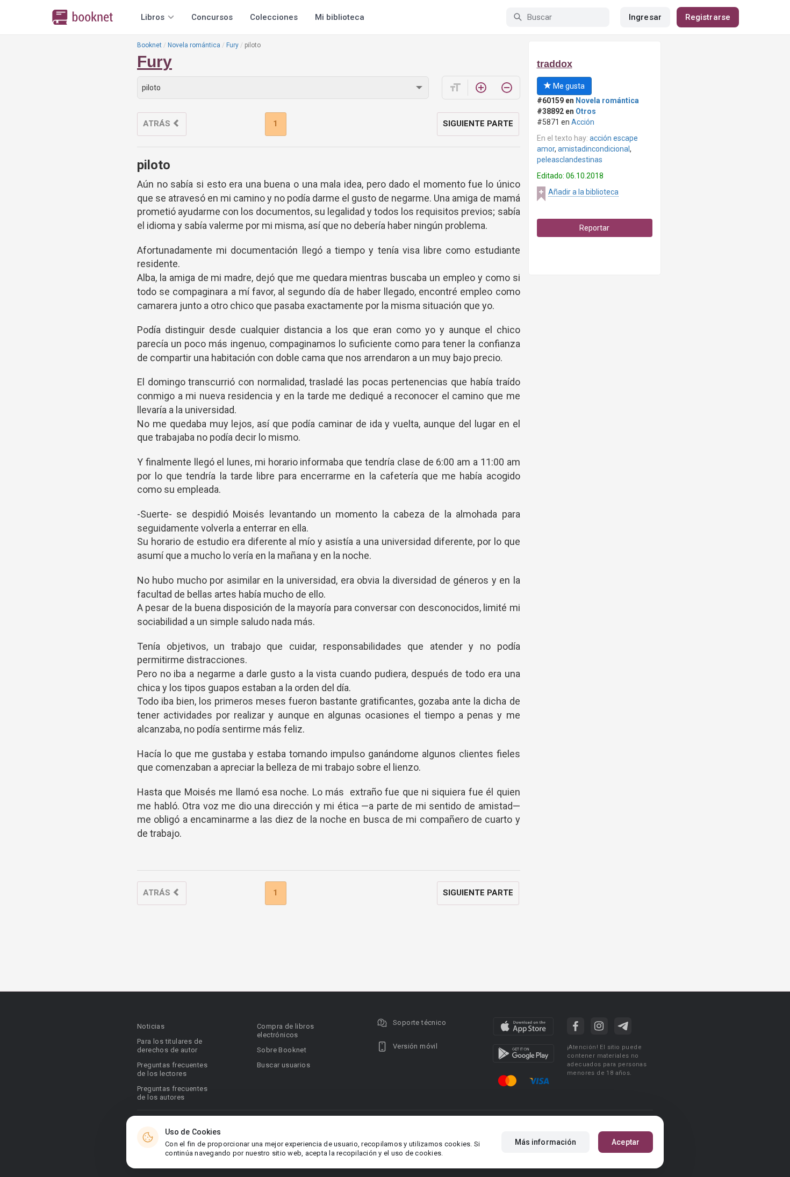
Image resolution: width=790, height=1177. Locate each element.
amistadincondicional (594, 149)
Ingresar (645, 17)
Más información (546, 1142)
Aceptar (626, 1142)
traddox (554, 64)
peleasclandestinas (569, 159)
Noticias (150, 1026)
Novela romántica (194, 45)
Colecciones (274, 17)
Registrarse (707, 17)
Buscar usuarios (283, 1065)
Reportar (594, 228)
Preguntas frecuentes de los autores (172, 1093)
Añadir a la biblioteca (583, 192)
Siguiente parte (478, 123)
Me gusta (568, 86)
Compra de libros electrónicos (285, 1030)
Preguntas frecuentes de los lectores (172, 1069)
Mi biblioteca (339, 17)
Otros (586, 111)
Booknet (149, 45)
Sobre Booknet (281, 1050)
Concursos (212, 17)
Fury (232, 45)
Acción (582, 122)
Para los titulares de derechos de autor (169, 1045)
